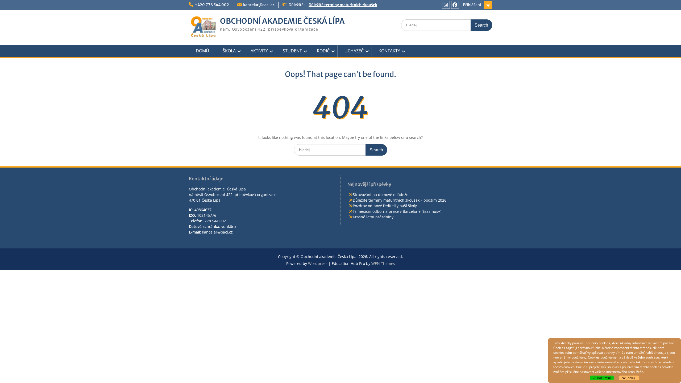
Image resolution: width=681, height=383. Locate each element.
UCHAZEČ (354, 51)
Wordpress (317, 263)
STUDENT (292, 51)
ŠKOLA (229, 51)
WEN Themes (383, 263)
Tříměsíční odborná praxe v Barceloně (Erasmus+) (397, 211)
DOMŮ (202, 51)
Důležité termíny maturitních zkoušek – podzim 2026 (399, 200)
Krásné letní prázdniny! (374, 216)
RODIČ (323, 51)
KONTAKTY (389, 51)
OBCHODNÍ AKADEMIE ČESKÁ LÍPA (282, 21)
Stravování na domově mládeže (380, 194)
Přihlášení (472, 4)
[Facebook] (455, 5)
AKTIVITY (259, 51)
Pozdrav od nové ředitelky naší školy (385, 205)
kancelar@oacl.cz (258, 4)
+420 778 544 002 (212, 4)
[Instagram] (446, 5)
